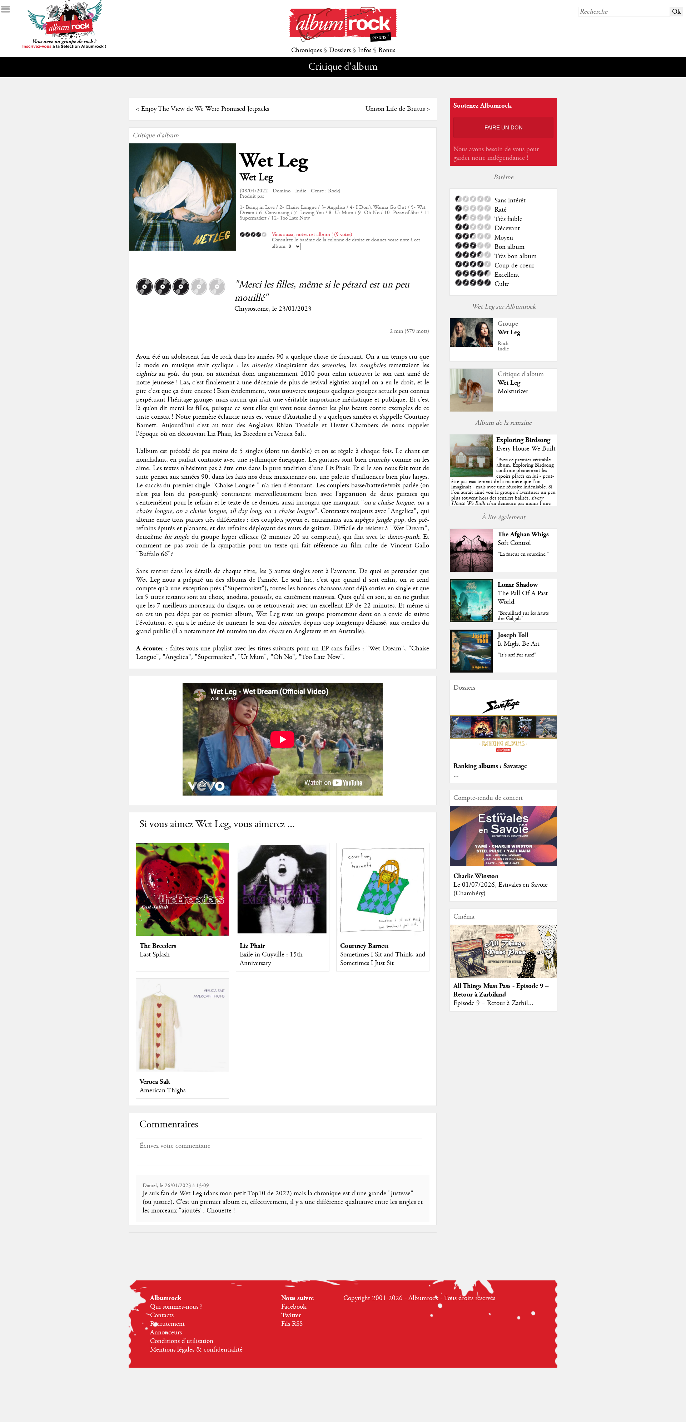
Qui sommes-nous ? (176, 1307)
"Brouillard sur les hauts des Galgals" (523, 616)
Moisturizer (513, 391)
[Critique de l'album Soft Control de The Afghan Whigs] (471, 570)
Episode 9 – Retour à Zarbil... (493, 1003)
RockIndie (503, 346)
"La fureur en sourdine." (523, 554)
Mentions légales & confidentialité (196, 1349)
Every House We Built (526, 448)
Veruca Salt (155, 1082)
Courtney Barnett (364, 946)
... (456, 775)
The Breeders (158, 946)
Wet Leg (274, 160)
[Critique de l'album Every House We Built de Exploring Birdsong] (471, 475)
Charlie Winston (475, 876)
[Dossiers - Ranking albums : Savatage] (503, 754)
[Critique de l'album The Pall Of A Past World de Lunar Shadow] (471, 620)
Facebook (293, 1307)
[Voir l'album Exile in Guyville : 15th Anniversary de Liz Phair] (282, 934)
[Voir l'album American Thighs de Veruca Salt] (182, 1070)
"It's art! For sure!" (517, 655)
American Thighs (162, 1090)
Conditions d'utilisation (181, 1341)
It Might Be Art (519, 644)
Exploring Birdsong (523, 440)
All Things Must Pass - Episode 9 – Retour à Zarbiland (501, 990)
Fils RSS (292, 1324)
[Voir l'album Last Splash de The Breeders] (182, 934)
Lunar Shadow (518, 585)
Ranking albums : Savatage (490, 766)
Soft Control (514, 543)
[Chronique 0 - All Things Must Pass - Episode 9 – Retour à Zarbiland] (503, 957)
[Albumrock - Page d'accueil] (343, 40)
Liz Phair (252, 946)
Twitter (291, 1315)
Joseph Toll (513, 635)
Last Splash (155, 954)
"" (503, 489)
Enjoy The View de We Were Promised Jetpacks (205, 109)
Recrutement (167, 1324)
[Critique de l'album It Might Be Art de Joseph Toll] (471, 670)
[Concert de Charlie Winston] (503, 864)
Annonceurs (166, 1332)
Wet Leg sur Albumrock (504, 306)
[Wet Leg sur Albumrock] (471, 345)
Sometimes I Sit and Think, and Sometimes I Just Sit (383, 959)
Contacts (162, 1315)
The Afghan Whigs (523, 534)
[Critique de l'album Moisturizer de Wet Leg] (471, 409)
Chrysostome (251, 309)
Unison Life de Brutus (395, 109)
